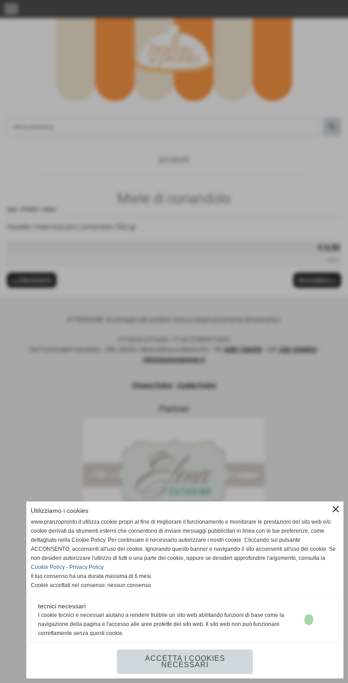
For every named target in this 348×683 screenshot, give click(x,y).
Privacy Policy (86, 567)
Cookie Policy (48, 567)
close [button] (335, 509)
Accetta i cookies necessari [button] (185, 661)
